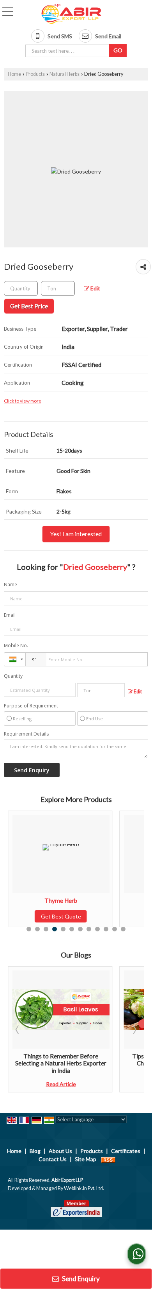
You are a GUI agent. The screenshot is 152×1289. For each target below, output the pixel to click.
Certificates (125, 1151)
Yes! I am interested (76, 533)
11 (114, 929)
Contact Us (53, 1159)
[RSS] (108, 1159)
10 (106, 929)
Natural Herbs (64, 74)
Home (14, 74)
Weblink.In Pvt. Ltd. (84, 1188)
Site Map (85, 1159)
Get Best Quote (119, 916)
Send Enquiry (80, 1279)
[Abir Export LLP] (71, 14)
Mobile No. (16, 645)
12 (123, 929)
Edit (94, 288)
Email (10, 615)
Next (134, 1029)
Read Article (119, 1084)
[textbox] (68, 51)
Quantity (13, 676)
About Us (60, 1151)
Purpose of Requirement (31, 706)
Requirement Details (26, 734)
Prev (18, 1029)
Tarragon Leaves (119, 900)
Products (35, 74)
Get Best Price (29, 306)
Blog (35, 1151)
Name (10, 584)
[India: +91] (15, 659)
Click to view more (22, 400)
